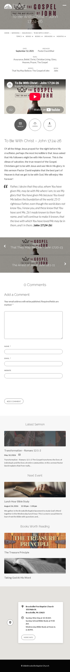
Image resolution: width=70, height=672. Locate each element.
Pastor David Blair (46, 51)
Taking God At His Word (17, 577)
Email (7, 358)
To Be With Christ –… (42, 33)
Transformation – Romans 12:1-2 (22, 450)
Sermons (15, 33)
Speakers (48, 36)
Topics (19, 36)
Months (60, 36)
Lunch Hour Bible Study (16, 501)
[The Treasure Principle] (35, 546)
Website (7, 370)
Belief (26, 59)
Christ (32, 59)
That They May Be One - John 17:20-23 (36, 247)
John (56, 70)
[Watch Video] (19, 455)
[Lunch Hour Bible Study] (35, 495)
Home (6, 33)
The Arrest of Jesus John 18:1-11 (33, 265)
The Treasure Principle (16, 552)
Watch (20, 126)
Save (50, 126)
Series (28, 36)
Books (38, 36)
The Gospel (42, 62)
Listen (35, 126)
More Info (28, 637)
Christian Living (43, 59)
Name (7, 346)
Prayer (33, 62)
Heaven (25, 62)
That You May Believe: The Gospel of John (30, 70)
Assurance (27, 33)
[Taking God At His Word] (35, 571)
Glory (53, 59)
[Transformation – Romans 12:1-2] (35, 444)
